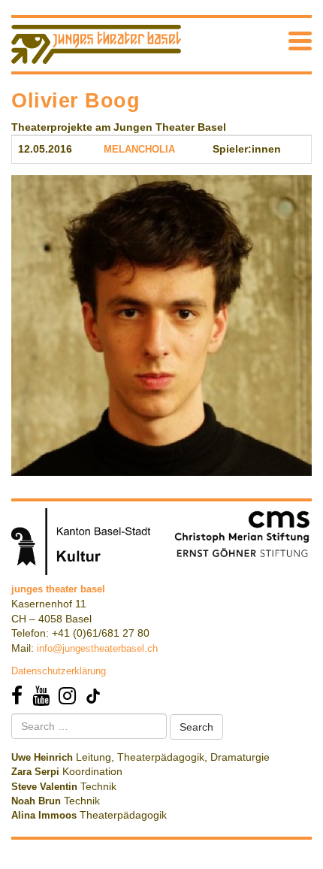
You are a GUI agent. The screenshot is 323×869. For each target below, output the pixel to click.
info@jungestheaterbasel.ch (97, 648)
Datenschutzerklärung (58, 671)
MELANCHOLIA (139, 149)
